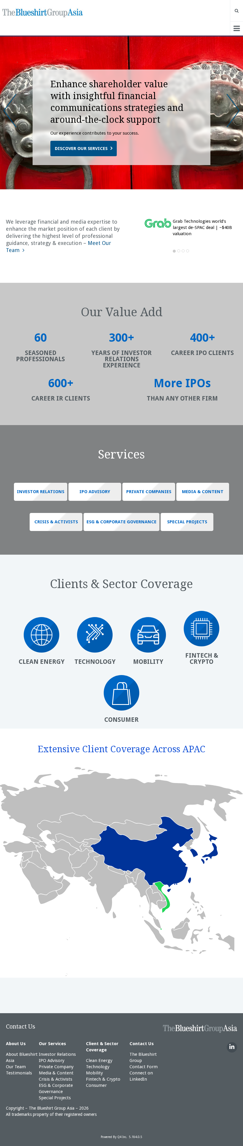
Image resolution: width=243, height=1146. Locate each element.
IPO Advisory (51, 1060)
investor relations (40, 491)
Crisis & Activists (55, 1079)
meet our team (72, 148)
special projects (187, 521)
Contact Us (20, 1026)
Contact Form (144, 1066)
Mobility (94, 1073)
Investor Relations (57, 1054)
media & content (202, 491)
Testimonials (19, 1073)
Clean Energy (99, 1060)
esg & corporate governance (121, 521)
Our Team (16, 1066)
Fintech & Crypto (103, 1079)
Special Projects (55, 1097)
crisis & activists (56, 521)
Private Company (56, 1066)
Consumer (96, 1085)
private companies (148, 491)
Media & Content (56, 1073)
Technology (97, 1066)
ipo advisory (94, 491)
